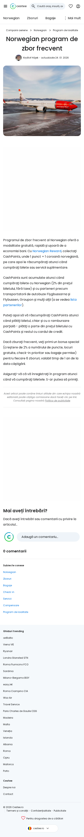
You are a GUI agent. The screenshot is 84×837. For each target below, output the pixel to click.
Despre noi (9, 787)
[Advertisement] (42, 189)
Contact (8, 794)
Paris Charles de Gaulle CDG (20, 711)
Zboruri (32, 18)
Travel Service (11, 704)
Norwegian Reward (46, 251)
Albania (8, 744)
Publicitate (60, 810)
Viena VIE (8, 644)
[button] (5, 6)
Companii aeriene (17, 30)
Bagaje (50, 18)
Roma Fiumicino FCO (15, 664)
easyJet (8, 684)
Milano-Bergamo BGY (16, 677)
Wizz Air (7, 697)
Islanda (8, 737)
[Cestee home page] (18, 6)
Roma (7, 751)
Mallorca (8, 764)
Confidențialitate (41, 810)
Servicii (7, 598)
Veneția (7, 731)
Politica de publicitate (57, 400)
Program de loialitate (65, 30)
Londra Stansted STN (15, 657)
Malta (6, 724)
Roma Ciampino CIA (15, 691)
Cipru (6, 757)
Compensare (11, 605)
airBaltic (8, 637)
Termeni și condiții (17, 810)
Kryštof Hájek (30, 57)
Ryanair (8, 651)
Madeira (8, 717)
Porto (6, 771)
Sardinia (8, 671)
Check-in (8, 592)
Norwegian (11, 18)
